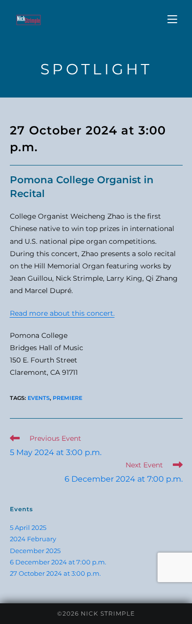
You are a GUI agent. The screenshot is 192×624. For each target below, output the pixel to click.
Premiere (67, 397)
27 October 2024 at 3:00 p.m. (55, 573)
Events (39, 397)
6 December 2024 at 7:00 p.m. (58, 562)
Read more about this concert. (62, 313)
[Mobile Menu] (172, 19)
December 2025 (35, 551)
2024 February (33, 539)
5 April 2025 (28, 527)
